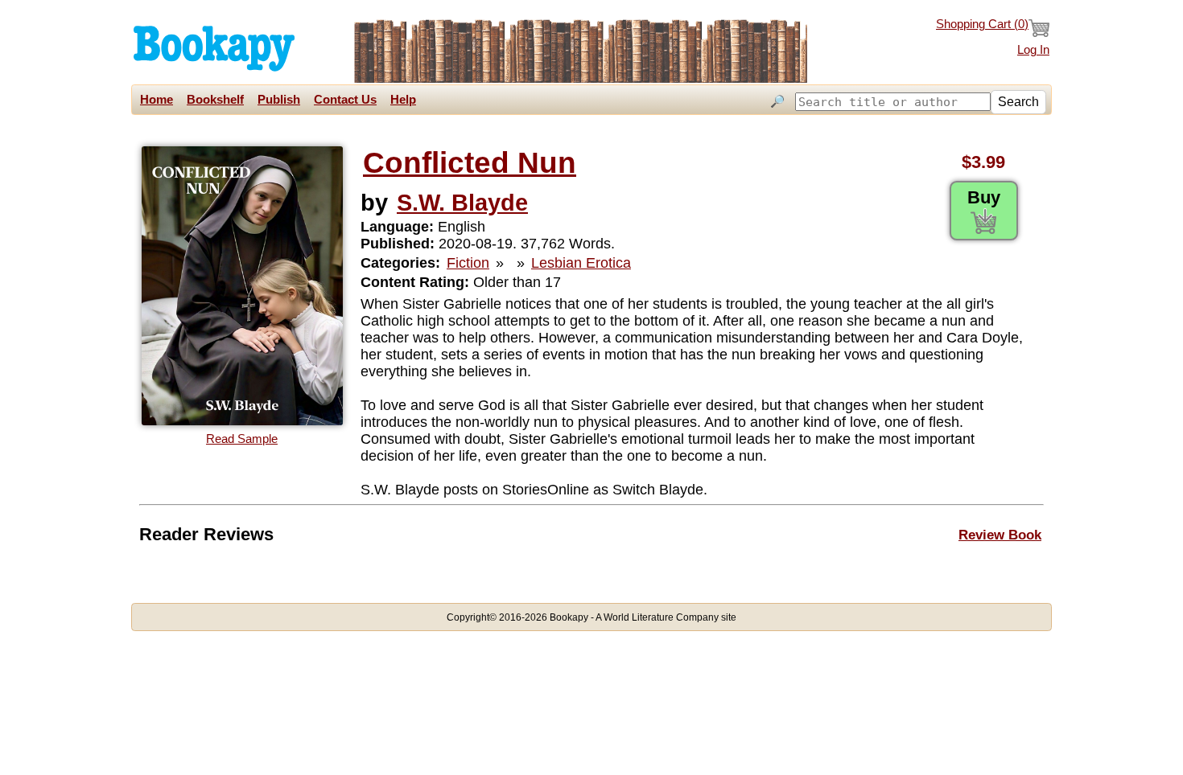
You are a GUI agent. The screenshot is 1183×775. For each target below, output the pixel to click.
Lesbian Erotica (581, 263)
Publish (279, 99)
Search (1018, 102)
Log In (1033, 49)
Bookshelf (215, 99)
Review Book (999, 535)
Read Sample (242, 439)
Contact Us (345, 99)
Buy (983, 197)
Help (403, 99)
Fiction (468, 263)
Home (156, 99)
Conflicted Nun (469, 162)
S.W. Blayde (462, 202)
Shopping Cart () (982, 24)
